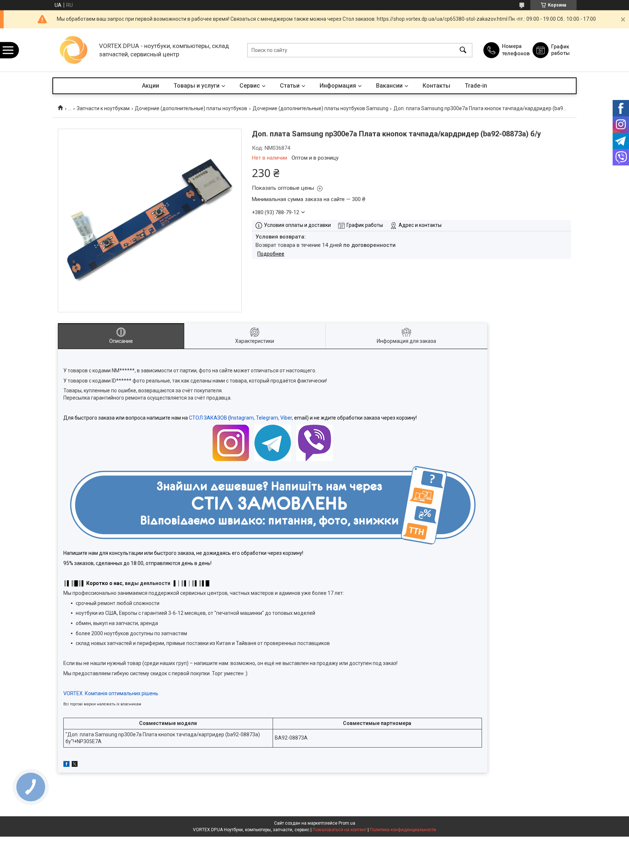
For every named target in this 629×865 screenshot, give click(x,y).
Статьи (290, 85)
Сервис (250, 85)
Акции (150, 85)
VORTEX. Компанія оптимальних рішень (110, 693)
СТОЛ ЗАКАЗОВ (208, 418)
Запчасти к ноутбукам (103, 108)
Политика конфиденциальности (403, 829)
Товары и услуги (196, 85)
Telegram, (267, 418)
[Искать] (463, 50)
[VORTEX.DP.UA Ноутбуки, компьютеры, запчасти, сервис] (74, 50)
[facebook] (66, 765)
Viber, (286, 418)
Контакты (436, 85)
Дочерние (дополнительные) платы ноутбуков (191, 108)
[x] (75, 765)
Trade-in (476, 85)
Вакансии (389, 85)
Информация (338, 85)
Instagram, (242, 418)
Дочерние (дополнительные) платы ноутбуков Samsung (320, 108)
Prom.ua (347, 823)
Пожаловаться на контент (340, 829)
